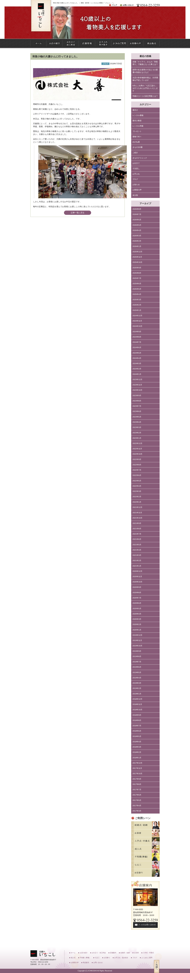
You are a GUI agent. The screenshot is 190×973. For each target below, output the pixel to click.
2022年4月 (136, 486)
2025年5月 (136, 289)
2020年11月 (137, 577)
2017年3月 (136, 811)
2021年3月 (136, 555)
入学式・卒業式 (148, 953)
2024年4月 (136, 358)
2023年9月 (136, 396)
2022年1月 (136, 502)
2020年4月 (136, 614)
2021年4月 (136, 550)
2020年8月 (136, 593)
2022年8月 (136, 465)
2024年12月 (137, 316)
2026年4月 (136, 230)
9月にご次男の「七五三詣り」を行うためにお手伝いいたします (145, 88)
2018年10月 (137, 710)
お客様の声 (137, 190)
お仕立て (136, 163)
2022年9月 (136, 459)
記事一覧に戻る (77, 212)
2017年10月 (137, 774)
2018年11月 (137, 704)
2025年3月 (136, 300)
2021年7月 (136, 534)
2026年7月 (136, 214)
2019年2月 (136, 688)
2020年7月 (136, 598)
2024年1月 (136, 374)
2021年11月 (137, 513)
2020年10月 (137, 582)
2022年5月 (136, 481)
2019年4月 (136, 678)
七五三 (97, 958)
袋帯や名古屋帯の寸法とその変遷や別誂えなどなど (145, 71)
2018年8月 (136, 720)
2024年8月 (136, 337)
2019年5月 (136, 672)
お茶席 (136, 953)
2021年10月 (137, 518)
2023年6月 (136, 411)
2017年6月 (136, 795)
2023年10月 (137, 390)
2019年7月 (136, 662)
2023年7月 (136, 406)
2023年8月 (136, 401)
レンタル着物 (137, 115)
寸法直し (136, 169)
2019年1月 (136, 694)
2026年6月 (136, 220)
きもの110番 (137, 147)
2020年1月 (136, 630)
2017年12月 (137, 763)
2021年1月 (136, 566)
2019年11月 (137, 640)
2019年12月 (137, 635)
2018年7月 (136, 726)
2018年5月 (136, 736)
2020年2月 (136, 624)
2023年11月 (137, 385)
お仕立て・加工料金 (99, 953)
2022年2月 (136, 497)
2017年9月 (136, 779)
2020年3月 (136, 619)
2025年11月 (137, 257)
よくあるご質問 (146, 958)
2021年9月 (136, 523)
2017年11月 (137, 768)
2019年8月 (136, 656)
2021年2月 (136, 561)
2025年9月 (136, 268)
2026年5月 (136, 225)
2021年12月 (137, 507)
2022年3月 (136, 491)
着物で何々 (137, 137)
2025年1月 (136, 310)
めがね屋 (136, 142)
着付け (135, 110)
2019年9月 (136, 651)
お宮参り (107, 958)
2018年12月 (137, 699)
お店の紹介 (84, 953)
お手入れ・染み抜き (121, 958)
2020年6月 (136, 603)
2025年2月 (136, 305)
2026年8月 (136, 209)
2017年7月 (136, 790)
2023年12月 (137, 379)
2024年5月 (136, 353)
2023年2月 (136, 433)
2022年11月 (137, 449)
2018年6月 (136, 731)
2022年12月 (137, 443)
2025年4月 (136, 294)
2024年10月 (137, 326)
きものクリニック (139, 158)
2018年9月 (136, 715)
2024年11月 (137, 321)
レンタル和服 (137, 126)
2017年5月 (136, 800)
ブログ (135, 179)
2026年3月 (136, 236)
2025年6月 (136, 284)
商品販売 (86, 962)
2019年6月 (136, 667)
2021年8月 (136, 529)
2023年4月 (136, 422)
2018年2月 (136, 752)
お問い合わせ (98, 962)
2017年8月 (136, 784)
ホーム (73, 953)
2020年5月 (136, 609)
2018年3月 (136, 747)
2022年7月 (136, 470)
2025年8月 (136, 273)
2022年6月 (136, 475)
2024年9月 (136, 332)
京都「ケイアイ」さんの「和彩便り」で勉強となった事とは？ (145, 63)
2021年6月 (136, 539)
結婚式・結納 (125, 953)
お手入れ (136, 174)
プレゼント (137, 131)
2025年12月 (137, 252)
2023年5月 (136, 417)
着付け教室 (137, 121)
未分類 (135, 195)
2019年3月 (136, 683)
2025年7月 (136, 278)
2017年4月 (136, 806)
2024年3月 (136, 363)
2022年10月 (137, 454)
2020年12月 (137, 571)
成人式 (73, 958)
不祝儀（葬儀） (85, 958)
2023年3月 (136, 427)
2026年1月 (136, 246)
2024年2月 (136, 369)
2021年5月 (136, 545)
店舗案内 (113, 953)
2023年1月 (136, 438)
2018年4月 (136, 742)
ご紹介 (135, 153)
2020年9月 (136, 587)
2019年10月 (137, 646)
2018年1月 (136, 758)
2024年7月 (136, 342)
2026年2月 (136, 241)
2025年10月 (137, 262)
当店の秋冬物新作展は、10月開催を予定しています (145, 79)
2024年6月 (136, 347)
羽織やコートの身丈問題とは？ (145, 96)
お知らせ (136, 185)
